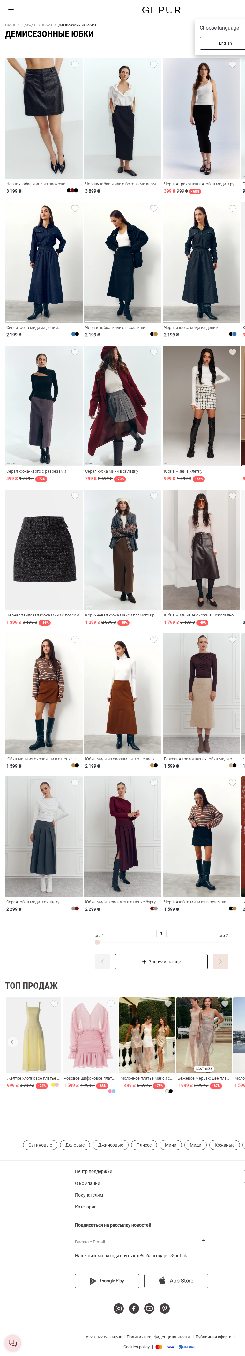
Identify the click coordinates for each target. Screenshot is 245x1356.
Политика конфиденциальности (158, 1336)
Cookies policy (136, 1347)
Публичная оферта (213, 1336)
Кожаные (224, 1145)
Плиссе (144, 1145)
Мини (170, 1145)
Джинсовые (110, 1145)
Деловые (75, 1145)
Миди (195, 1145)
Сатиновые (40, 1145)
